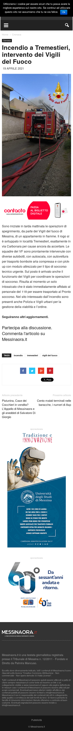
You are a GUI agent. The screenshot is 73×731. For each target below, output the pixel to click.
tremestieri (32, 355)
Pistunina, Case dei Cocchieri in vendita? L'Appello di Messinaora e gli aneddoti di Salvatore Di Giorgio (18, 408)
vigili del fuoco (49, 355)
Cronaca (7, 40)
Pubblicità (36, 720)
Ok (63, 12)
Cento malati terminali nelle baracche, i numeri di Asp (54, 402)
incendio (18, 355)
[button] (67, 25)
